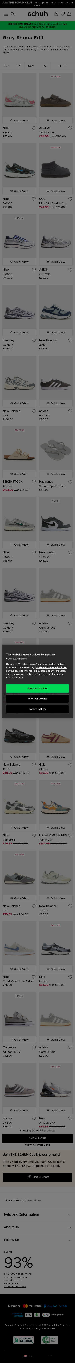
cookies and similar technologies (51, 667)
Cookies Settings (37, 709)
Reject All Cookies (37, 698)
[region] (37, 681)
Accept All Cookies (37, 688)
